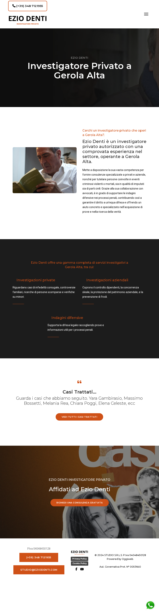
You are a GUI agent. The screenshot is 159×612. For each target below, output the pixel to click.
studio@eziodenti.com (38, 569)
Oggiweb (127, 559)
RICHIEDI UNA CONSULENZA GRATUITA (79, 502)
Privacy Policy (79, 558)
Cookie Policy (80, 563)
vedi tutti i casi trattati (79, 417)
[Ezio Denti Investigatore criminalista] (28, 20)
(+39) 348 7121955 (29, 6)
